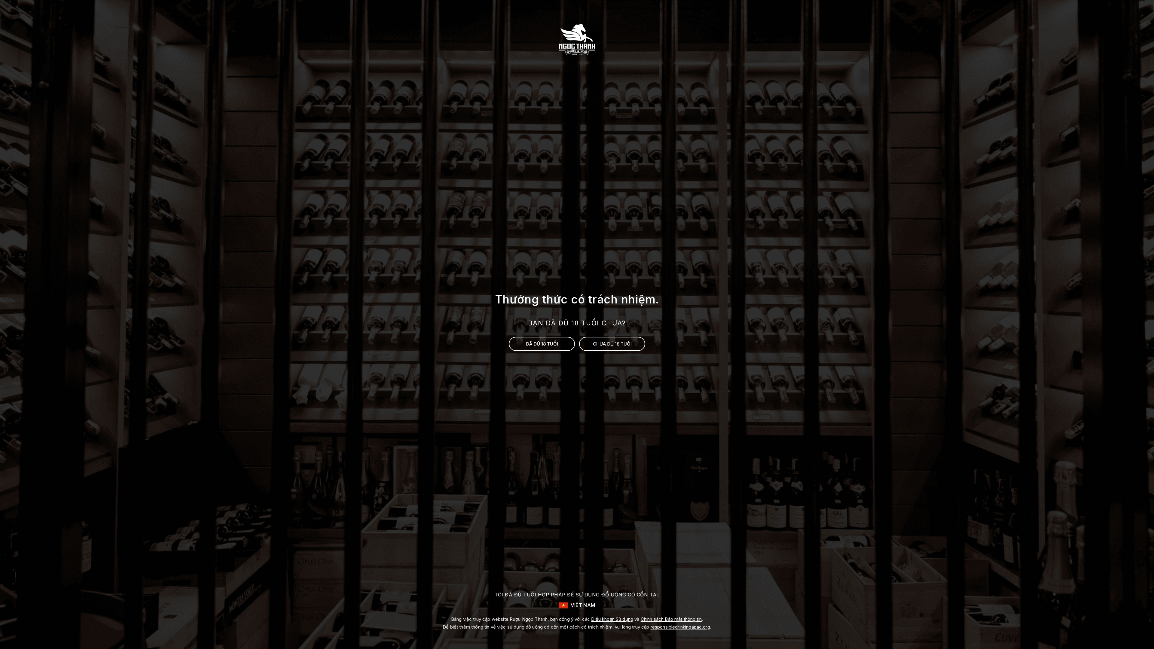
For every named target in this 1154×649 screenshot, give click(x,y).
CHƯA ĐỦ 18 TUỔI (612, 344)
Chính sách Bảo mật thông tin (671, 619)
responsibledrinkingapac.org (680, 627)
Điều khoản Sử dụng (612, 619)
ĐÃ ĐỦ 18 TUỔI (542, 344)
